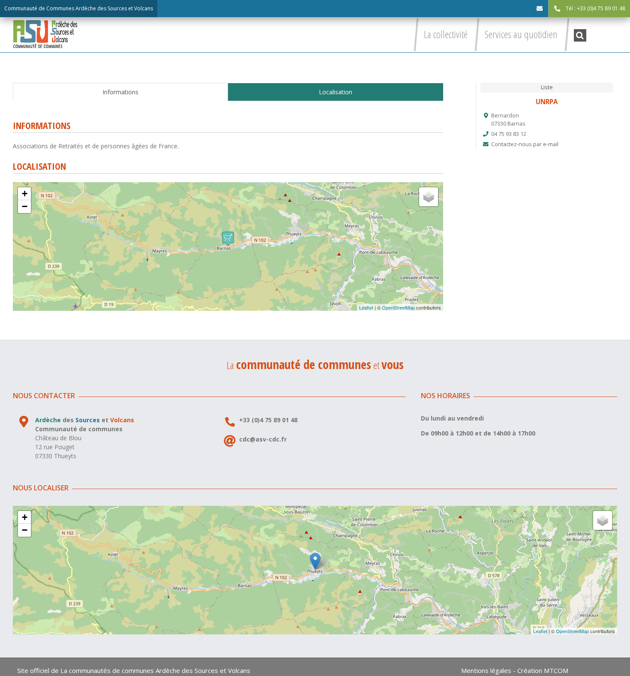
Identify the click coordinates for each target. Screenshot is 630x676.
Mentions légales (486, 670)
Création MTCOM (542, 670)
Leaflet (366, 307)
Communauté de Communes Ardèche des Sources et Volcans (78, 8)
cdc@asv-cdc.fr (263, 439)
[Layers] (428, 196)
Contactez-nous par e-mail (524, 144)
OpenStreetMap (398, 307)
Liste (547, 87)
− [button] (24, 206)
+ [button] (24, 193)
